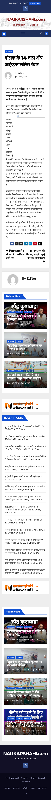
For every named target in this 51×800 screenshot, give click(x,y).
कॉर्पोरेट (25, 788)
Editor (21, 73)
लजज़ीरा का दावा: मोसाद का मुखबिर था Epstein (24, 466)
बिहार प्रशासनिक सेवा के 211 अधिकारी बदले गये (15, 254)
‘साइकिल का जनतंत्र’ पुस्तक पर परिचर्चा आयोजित (24, 347)
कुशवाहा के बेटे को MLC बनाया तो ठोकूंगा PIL (24, 317)
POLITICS (27, 311)
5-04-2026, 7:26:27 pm (19, 700)
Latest (19, 311)
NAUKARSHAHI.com (25, 19)
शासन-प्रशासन (42, 788)
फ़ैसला (33, 788)
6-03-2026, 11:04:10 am (20, 731)
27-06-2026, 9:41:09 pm (20, 670)
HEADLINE (9, 51)
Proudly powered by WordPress (17, 778)
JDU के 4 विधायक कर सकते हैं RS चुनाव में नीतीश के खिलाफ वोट (25, 724)
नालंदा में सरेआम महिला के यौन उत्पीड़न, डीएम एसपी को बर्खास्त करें (24, 378)
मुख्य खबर (7, 788)
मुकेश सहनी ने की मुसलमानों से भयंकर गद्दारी (22, 520)
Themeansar (25, 781)
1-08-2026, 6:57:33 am (19, 639)
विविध (25, 794)
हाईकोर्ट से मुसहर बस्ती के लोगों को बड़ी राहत (22, 476)
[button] (41, 33)
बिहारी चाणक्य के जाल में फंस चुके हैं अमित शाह (23, 530)
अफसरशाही (16, 788)
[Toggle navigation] (23, 33)
